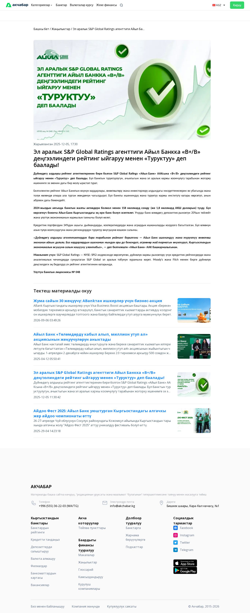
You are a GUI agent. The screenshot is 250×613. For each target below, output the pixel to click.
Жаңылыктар (61, 29)
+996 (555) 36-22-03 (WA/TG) (58, 506)
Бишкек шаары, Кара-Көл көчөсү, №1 (193, 506)
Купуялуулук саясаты (121, 606)
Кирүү (237, 5)
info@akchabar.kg (122, 506)
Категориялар (40, 5)
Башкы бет (41, 29)
